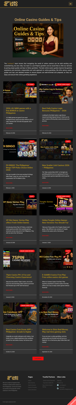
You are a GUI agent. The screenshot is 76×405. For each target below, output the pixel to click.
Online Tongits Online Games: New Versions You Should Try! (55, 221)
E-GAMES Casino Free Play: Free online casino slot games (55, 276)
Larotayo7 (10, 63)
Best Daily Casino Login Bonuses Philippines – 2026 (54, 109)
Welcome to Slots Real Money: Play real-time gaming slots (55, 330)
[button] (70, 3)
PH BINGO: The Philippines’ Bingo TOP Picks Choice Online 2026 (19, 167)
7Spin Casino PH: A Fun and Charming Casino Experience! (19, 276)
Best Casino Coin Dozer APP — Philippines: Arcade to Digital (19, 330)
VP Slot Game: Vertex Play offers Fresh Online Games (17, 221)
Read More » (9, 128)
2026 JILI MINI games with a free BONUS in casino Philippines (18, 110)
